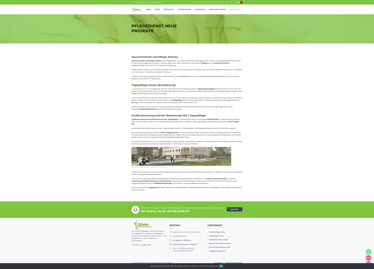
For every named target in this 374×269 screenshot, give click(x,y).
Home (148, 9)
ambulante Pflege (217, 9)
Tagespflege (200, 9)
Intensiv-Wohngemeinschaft (220, 243)
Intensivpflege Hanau (217, 232)
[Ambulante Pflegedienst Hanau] (136, 9)
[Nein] (372, 266)
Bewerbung (235, 9)
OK (221, 266)
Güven (157, 9)
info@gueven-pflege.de (182, 240)
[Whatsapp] (368, 252)
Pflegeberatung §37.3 (217, 251)
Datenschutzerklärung (234, 263)
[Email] (368, 258)
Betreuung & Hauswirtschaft (219, 247)
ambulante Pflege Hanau (218, 240)
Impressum (218, 263)
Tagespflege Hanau (216, 236)
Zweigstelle (168, 9)
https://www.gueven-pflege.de (185, 244)
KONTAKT (234, 209)
